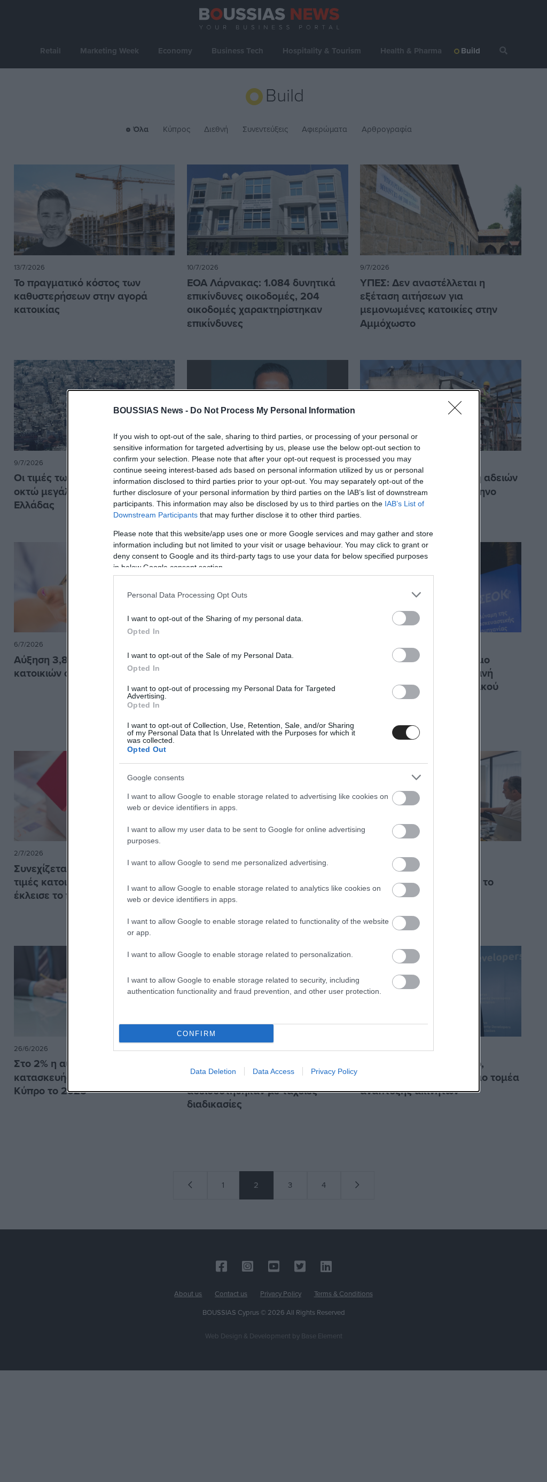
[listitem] (273, 594)
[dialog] (273, 741)
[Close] (458, 411)
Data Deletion (213, 1071)
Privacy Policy (334, 1071)
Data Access (273, 1071)
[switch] (406, 618)
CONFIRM (196, 1034)
